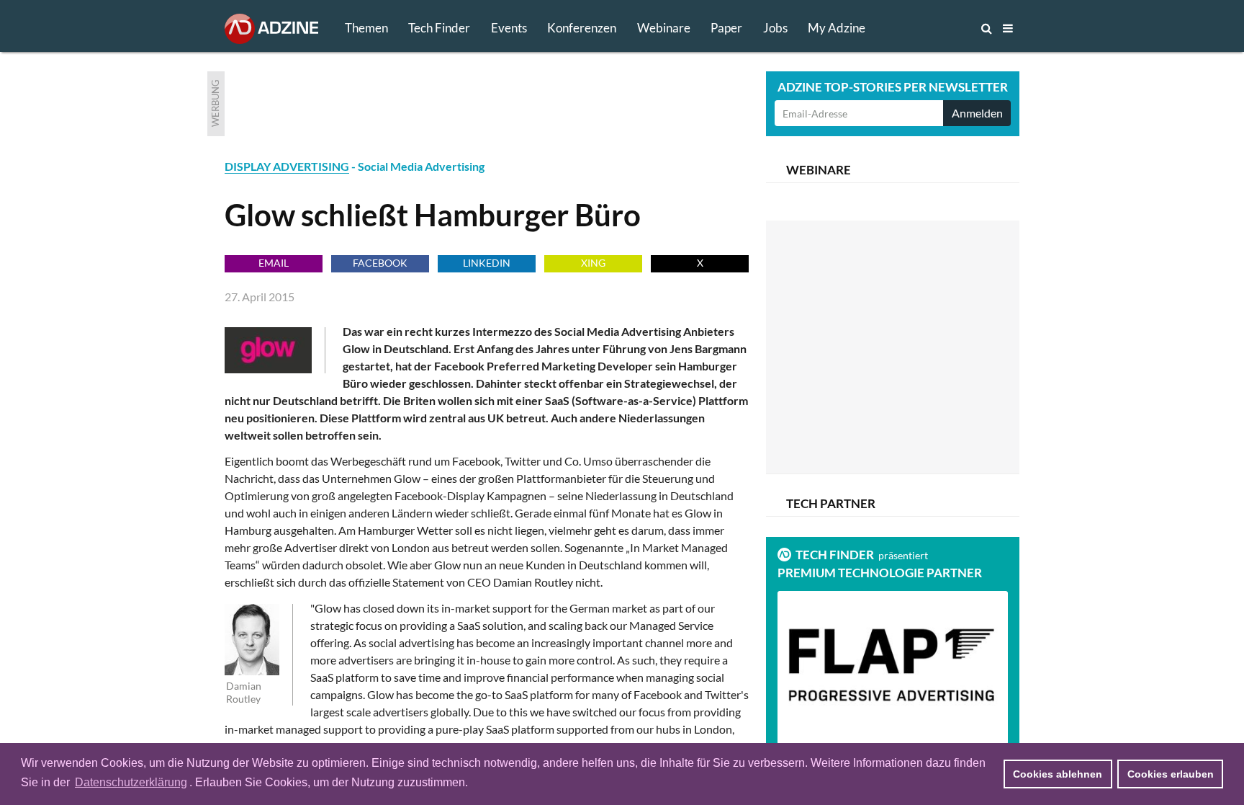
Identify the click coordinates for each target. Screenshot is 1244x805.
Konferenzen (581, 27)
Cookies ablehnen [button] (1057, 774)
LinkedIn (486, 263)
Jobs (775, 27)
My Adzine (836, 27)
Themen (366, 27)
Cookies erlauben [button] (1170, 774)
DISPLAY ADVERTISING (287, 166)
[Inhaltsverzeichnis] (1008, 28)
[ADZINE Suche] (939, 28)
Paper (726, 27)
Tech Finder (439, 27)
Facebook (380, 263)
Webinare (663, 27)
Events (509, 27)
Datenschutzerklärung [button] (131, 782)
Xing (593, 263)
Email (273, 263)
